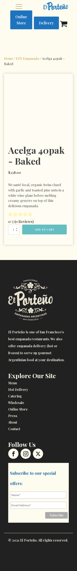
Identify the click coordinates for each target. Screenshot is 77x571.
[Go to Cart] (64, 24)
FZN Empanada (27, 58)
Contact (14, 429)
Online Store (21, 19)
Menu (12, 383)
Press (12, 416)
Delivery (46, 22)
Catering (15, 396)
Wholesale (16, 402)
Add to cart (44, 229)
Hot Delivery (18, 389)
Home (8, 58)
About (12, 422)
